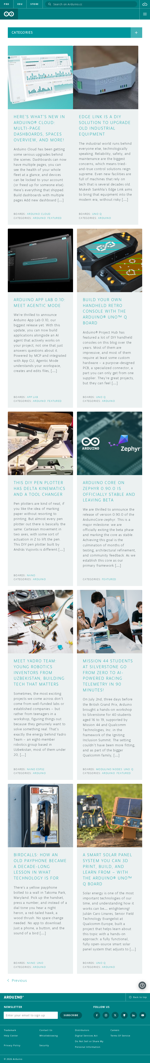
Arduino (39, 218)
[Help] (142, 985)
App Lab (32, 397)
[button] (145, 4)
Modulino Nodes (109, 769)
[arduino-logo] (9, 14)
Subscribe (71, 1015)
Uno (40, 963)
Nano (31, 575)
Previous (19, 980)
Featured (54, 218)
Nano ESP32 (36, 769)
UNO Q (97, 214)
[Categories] (136, 32)
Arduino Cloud (39, 214)
